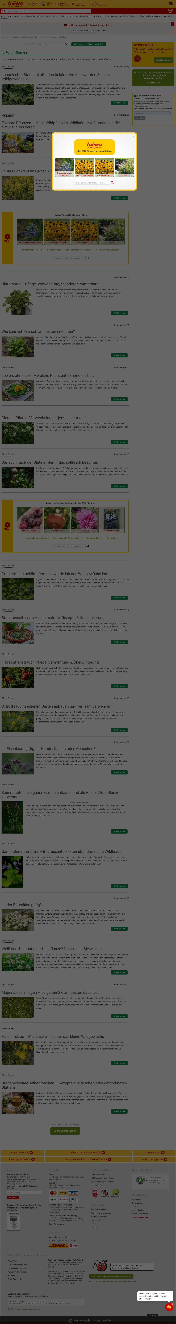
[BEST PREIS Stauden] (84, 167)
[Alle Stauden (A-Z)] (104, 167)
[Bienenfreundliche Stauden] (64, 167)
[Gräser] (124, 167)
